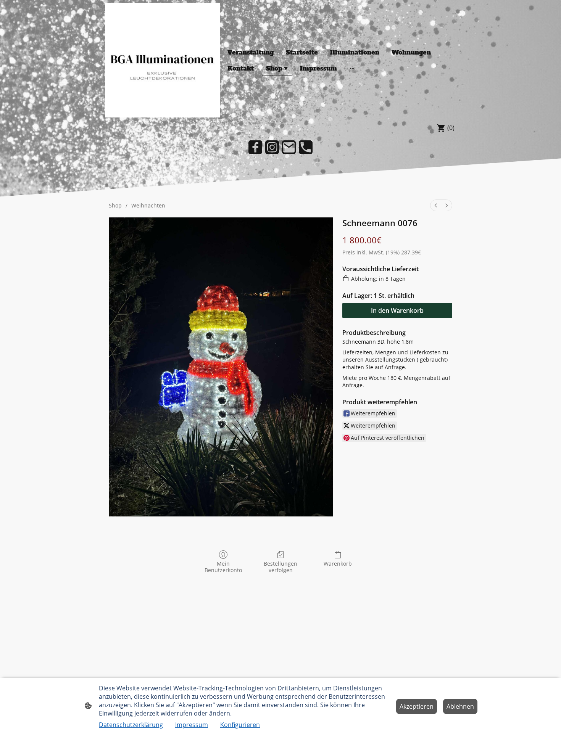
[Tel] (306, 147)
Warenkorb (338, 563)
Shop (115, 205)
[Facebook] (255, 147)
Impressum (191, 725)
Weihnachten (148, 205)
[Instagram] (272, 147)
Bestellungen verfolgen (280, 567)
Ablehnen (460, 706)
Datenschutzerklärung (131, 725)
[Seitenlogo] (162, 60)
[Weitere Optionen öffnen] (352, 68)
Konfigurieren (240, 725)
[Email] (289, 147)
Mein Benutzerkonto (223, 567)
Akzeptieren (417, 706)
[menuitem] (435, 205)
